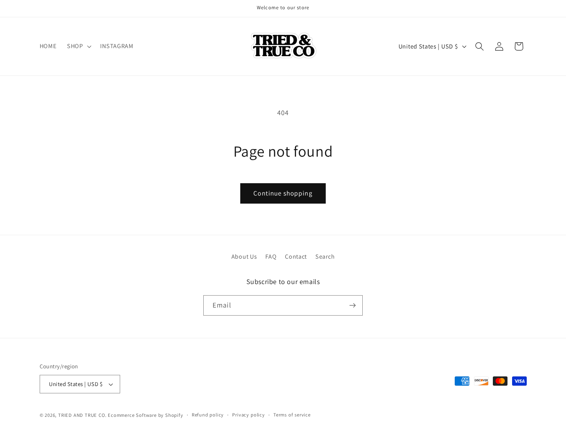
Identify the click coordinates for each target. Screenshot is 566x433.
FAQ (270, 256)
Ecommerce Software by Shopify (145, 415)
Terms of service (292, 414)
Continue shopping (283, 193)
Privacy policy (248, 414)
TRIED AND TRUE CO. (82, 415)
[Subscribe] (352, 305)
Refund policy (208, 414)
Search (325, 256)
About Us (244, 256)
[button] (78, 46)
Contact (296, 256)
